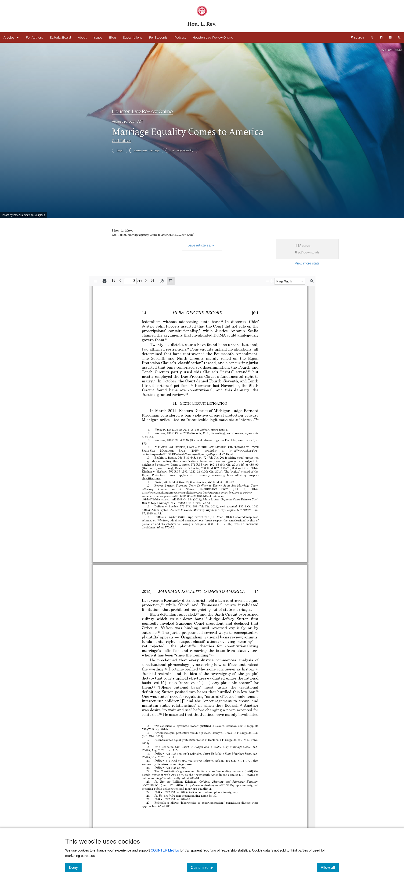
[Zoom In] (272, 281)
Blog (112, 37)
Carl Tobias (121, 141)
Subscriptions (132, 37)
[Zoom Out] (267, 281)
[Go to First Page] (113, 281)
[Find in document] (312, 281)
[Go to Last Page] (152, 281)
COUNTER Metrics (165, 850)
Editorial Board (60, 37)
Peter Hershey (21, 215)
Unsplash (39, 215)
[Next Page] (146, 281)
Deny (75, 867)
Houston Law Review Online (213, 37)
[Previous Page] (120, 281)
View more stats (307, 263)
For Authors (34, 37)
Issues (98, 37)
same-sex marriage (146, 150)
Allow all (330, 867)
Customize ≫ (204, 867)
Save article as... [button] (201, 245)
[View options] (95, 281)
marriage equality (181, 150)
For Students (158, 37)
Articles (9, 37)
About (82, 37)
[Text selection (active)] (171, 281)
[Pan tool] (161, 281)
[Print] (104, 281)
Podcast (180, 37)
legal (120, 150)
